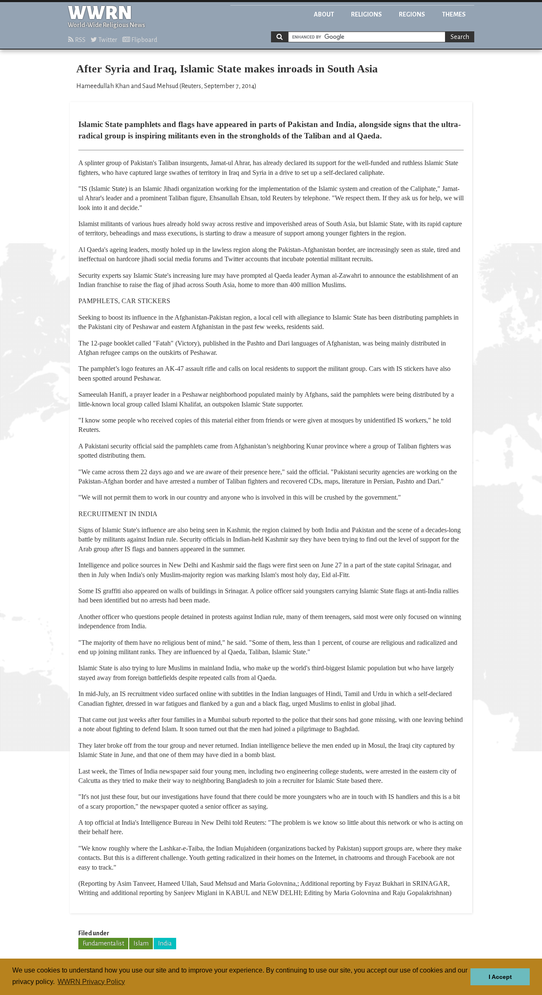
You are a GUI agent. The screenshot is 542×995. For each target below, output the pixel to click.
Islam (141, 943)
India (165, 943)
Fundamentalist (103, 943)
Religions (366, 14)
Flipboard (143, 39)
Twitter (107, 39)
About (324, 14)
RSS (80, 39)
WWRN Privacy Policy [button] (91, 981)
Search (460, 36)
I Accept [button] (500, 976)
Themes (454, 14)
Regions (412, 14)
